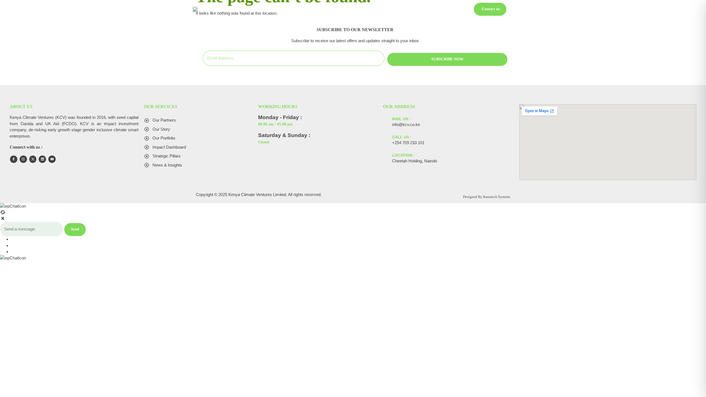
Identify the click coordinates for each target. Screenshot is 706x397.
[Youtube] (52, 159)
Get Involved (389, 11)
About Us (275, 11)
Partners (436, 11)
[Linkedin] (42, 159)
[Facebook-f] (14, 159)
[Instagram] (23, 159)
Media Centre (356, 11)
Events (414, 11)
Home (254, 11)
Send (75, 229)
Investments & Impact (313, 11)
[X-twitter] (33, 159)
